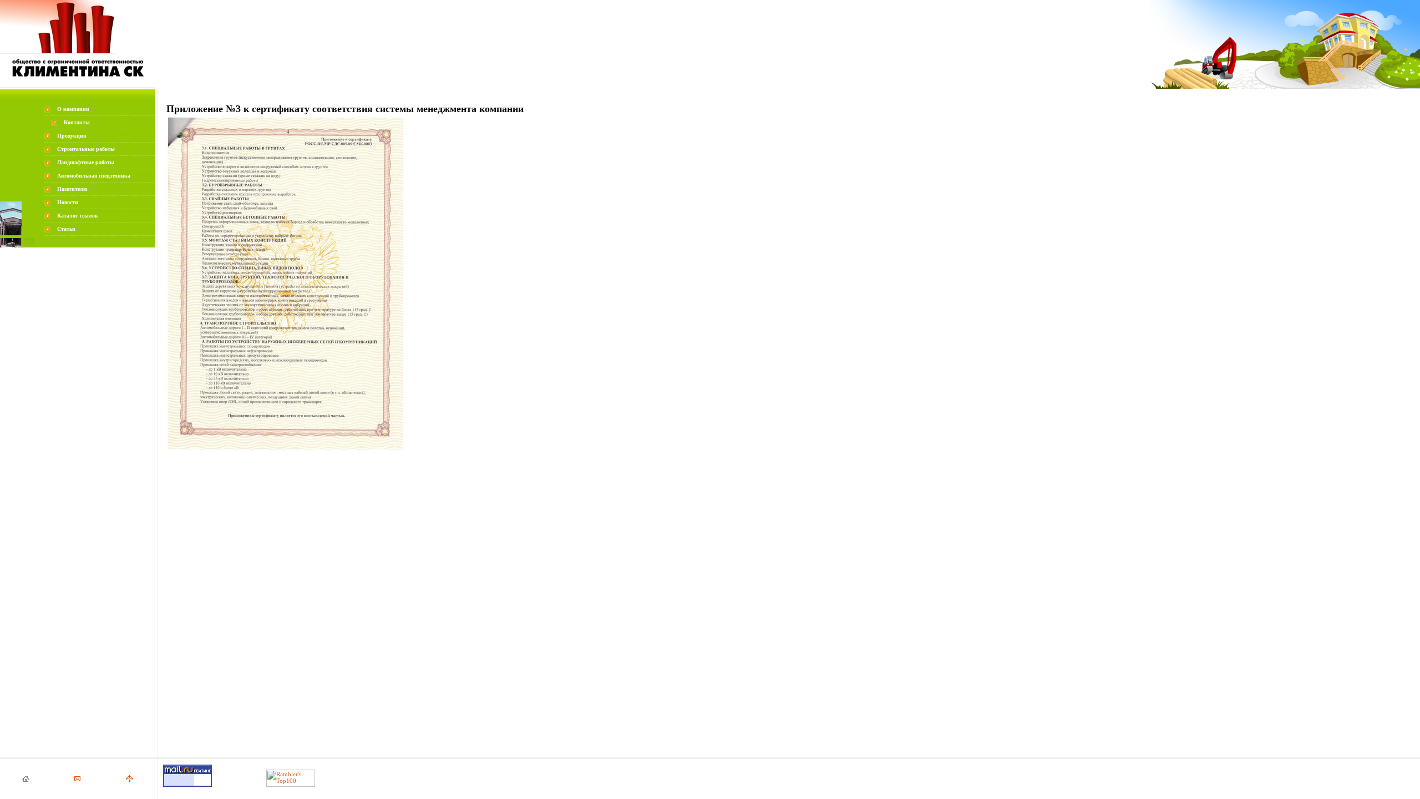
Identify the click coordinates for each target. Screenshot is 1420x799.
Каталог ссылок (77, 216)
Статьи (66, 229)
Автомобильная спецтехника (93, 176)
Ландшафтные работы (85, 162)
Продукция (71, 136)
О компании (73, 109)
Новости (67, 202)
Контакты (77, 122)
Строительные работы (86, 149)
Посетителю (72, 189)
